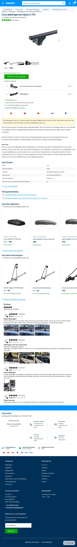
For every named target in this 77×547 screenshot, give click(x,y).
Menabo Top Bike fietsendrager (42, 288)
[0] (73, 3)
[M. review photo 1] (11, 357)
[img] (13, 314)
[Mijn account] (70, 3)
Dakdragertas (24, 94)
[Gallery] (38, 45)
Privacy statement (47, 542)
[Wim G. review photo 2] (26, 330)
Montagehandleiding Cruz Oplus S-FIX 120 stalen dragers (20, 195)
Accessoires (8, 484)
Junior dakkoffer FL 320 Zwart (12, 239)
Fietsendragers (10, 473)
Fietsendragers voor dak (59, 9)
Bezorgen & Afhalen (48, 473)
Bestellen (45, 468)
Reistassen (8, 476)
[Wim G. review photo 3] (42, 330)
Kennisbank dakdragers (32, 9)
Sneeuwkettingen (10, 482)
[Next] (59, 40)
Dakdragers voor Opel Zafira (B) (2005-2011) (29, 11)
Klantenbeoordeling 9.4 (10, 8)
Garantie (44, 479)
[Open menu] (3, 3)
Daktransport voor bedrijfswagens (16, 479)
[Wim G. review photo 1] (11, 330)
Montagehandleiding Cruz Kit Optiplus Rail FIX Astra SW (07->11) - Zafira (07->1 (26, 198)
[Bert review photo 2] (12, 385)
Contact (44, 482)
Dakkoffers (46, 9)
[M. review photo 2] (26, 357)
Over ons (44, 465)
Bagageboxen (9, 470)
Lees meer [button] (7, 350)
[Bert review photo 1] (6, 385)
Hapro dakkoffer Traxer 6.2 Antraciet (43, 239)
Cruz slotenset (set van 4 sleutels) (30, 86)
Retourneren (46, 476)
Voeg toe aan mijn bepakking (16, 76)
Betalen (44, 470)
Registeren (11, 531)
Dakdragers (12, 11)
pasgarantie (21, 108)
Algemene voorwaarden (32, 542)
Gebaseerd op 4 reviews (11, 309)
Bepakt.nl (4, 11)
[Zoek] (63, 3)
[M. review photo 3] (42, 357)
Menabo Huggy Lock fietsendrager (14, 288)
